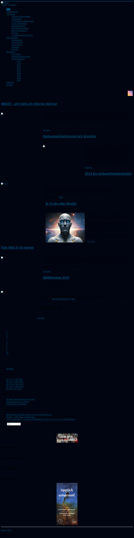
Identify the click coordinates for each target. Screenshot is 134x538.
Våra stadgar (17, 45)
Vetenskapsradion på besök (17, 402)
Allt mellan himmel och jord (63, 299)
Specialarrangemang (20, 28)
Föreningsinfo (12, 38)
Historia (15, 49)
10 (7, 353)
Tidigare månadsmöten (21, 16)
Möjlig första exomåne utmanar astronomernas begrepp (29, 414)
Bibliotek (10, 82)
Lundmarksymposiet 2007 (22, 35)
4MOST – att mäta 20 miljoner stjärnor (29, 103)
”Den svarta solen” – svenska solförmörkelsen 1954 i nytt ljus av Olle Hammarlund (40, 419)
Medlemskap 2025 (56, 277)
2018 (19, 73)
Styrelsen (15, 47)
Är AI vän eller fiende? (61, 203)
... (7, 341)
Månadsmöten (12, 12)
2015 (19, 66)
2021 (19, 80)
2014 (19, 64)
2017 (19, 71)
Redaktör (10, 369)
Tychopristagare (18, 59)
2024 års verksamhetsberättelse (108, 173)
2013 (19, 61)
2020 (19, 78)
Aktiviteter (10, 14)
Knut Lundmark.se (19, 30)
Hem (8, 9)
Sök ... (3, 424)
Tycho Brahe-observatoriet (23, 21)
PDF (61, 197)
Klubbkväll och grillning (16, 404)
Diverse (15, 33)
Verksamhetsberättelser (21, 56)
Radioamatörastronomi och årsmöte (69, 136)
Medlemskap (17, 40)
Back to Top (6, 530)
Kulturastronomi (18, 26)
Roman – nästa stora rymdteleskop (20, 417)
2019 (19, 75)
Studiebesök (17, 19)
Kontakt (9, 85)
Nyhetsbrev (16, 54)
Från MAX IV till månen (17, 247)
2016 (19, 68)
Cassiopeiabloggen (19, 23)
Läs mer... (47, 130)
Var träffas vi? (17, 42)
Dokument (10, 52)
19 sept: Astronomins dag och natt (20, 399)
